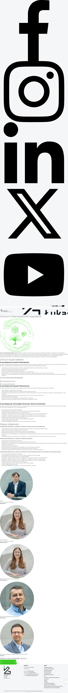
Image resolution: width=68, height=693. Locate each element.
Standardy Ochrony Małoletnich (50, 684)
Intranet (45, 680)
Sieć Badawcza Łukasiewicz (49, 674)
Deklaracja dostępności (48, 667)
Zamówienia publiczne (48, 670)
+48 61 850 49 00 (32, 672)
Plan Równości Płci (47, 673)
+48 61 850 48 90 (30, 671)
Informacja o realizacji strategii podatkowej (51, 677)
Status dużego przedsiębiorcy (49, 683)
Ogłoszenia (46, 681)
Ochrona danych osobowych (49, 668)
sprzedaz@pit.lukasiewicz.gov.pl (32, 675)
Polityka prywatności (47, 671)
